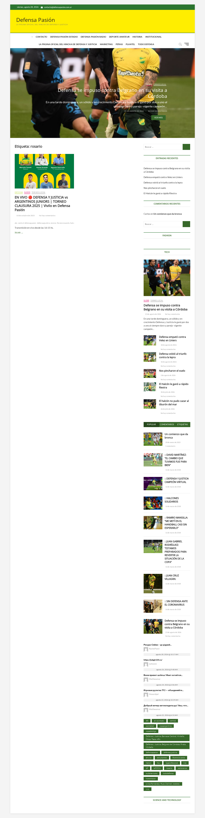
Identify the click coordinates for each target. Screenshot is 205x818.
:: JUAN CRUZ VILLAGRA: (172, 577)
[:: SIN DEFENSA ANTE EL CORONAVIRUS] (153, 601)
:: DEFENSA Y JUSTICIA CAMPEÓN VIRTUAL (177, 480)
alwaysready (159, 720)
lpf (147, 768)
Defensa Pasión (35, 20)
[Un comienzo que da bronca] (153, 434)
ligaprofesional (172, 763)
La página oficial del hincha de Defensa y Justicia (68, 44)
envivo (53, 223)
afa (16, 223)
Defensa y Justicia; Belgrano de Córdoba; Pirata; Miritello (166, 745)
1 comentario (170, 446)
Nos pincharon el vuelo (155, 188)
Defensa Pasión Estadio (64, 36)
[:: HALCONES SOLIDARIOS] (153, 498)
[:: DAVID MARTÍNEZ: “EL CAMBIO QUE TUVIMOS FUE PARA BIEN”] (153, 454)
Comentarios (167, 424)
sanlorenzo (182, 768)
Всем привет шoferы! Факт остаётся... (163, 675)
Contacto (41, 36)
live (185, 763)
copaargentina (166, 726)
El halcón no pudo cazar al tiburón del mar (174, 402)
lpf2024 (157, 768)
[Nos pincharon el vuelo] (150, 373)
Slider (149, 84)
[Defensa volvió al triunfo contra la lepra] (150, 357)
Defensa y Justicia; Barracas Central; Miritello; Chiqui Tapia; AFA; (165, 737)
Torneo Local (159, 84)
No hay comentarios (157, 111)
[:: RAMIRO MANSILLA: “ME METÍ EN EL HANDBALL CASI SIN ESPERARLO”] (153, 517)
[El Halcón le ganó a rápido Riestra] (150, 386)
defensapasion (30, 223)
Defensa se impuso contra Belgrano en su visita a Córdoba (112, 93)
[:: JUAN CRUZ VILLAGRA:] (153, 575)
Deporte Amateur (119, 36)
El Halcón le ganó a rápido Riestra (160, 193)
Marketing (106, 44)
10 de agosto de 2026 (168, 362)
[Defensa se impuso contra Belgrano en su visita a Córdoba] (167, 278)
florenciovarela (63, 223)
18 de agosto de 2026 (168, 345)
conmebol (150, 726)
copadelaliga (151, 731)
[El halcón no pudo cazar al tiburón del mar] (150, 404)
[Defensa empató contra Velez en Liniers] (150, 340)
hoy (158, 763)
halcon (73, 223)
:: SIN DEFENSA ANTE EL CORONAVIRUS (176, 603)
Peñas (119, 44)
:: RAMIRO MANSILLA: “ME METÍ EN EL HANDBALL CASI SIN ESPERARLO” (176, 523)
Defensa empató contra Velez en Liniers (163, 177)
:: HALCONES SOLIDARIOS (172, 500)
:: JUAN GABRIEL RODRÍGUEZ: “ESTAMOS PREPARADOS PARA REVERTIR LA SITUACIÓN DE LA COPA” (176, 552)
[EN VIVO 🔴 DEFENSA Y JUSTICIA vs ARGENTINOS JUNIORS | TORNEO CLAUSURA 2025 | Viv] (44, 171)
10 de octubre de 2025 (25, 215)
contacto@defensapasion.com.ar (58, 7)
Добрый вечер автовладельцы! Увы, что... (166, 705)
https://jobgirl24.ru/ (153, 660)
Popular (151, 424)
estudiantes (162, 757)
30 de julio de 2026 (167, 392)
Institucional (153, 36)
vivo (147, 789)
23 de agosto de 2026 (134, 111)
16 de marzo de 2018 (173, 470)
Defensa (19, 192)
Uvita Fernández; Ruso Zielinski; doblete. (163, 784)
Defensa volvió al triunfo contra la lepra (163, 182)
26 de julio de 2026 (167, 409)
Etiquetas (182, 424)
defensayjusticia (43, 223)
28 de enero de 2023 (172, 442)
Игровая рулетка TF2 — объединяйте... (164, 690)
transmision (151, 778)
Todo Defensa (146, 44)
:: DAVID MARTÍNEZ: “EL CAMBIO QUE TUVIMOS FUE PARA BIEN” (176, 460)
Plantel (130, 44)
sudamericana (151, 773)
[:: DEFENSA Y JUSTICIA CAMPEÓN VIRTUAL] (153, 478)
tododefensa (168, 773)
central (21, 223)
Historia (137, 36)
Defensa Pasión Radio (93, 36)
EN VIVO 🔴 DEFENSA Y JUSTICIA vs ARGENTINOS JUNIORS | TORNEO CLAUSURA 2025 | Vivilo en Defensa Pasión (42, 203)
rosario (169, 768)
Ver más (158, 117)
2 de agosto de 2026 (167, 375)
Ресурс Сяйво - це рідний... (158, 644)
